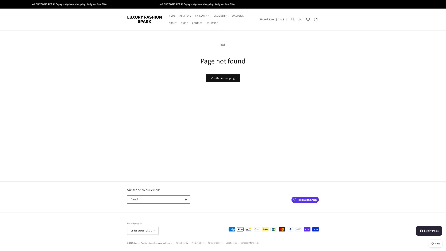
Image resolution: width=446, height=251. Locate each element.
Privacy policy (197, 243)
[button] (202, 15)
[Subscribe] (186, 199)
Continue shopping (223, 78)
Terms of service (215, 243)
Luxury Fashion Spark (144, 243)
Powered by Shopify (163, 243)
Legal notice (231, 243)
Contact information (250, 243)
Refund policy (182, 243)
